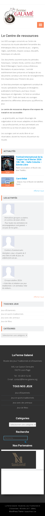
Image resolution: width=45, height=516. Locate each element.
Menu (40, 25)
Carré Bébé (21, 178)
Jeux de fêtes (6, 321)
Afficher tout (39, 191)
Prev (2, 471)
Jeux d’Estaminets (8, 310)
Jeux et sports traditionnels (12, 314)
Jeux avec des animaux (10, 317)
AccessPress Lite (30, 511)
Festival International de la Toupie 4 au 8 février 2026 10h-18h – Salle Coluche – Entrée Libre (29, 161)
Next (43, 471)
